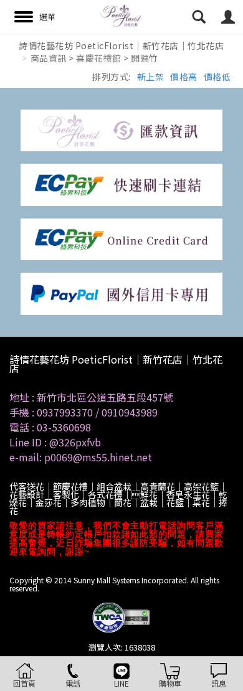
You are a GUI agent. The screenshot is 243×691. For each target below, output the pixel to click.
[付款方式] (121, 129)
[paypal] (121, 292)
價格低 (217, 76)
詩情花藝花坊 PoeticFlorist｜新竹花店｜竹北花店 (121, 45)
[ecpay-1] (121, 238)
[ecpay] (121, 184)
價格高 (184, 76)
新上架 (150, 76)
